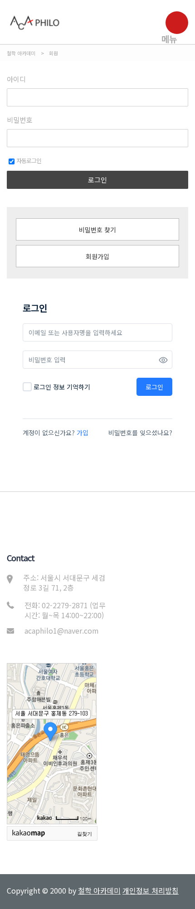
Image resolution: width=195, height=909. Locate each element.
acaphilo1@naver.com (61, 630)
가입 (82, 432)
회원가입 (97, 256)
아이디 (16, 79)
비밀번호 (19, 120)
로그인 (97, 179)
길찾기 (84, 834)
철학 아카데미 (99, 890)
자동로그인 (28, 160)
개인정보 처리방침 (150, 890)
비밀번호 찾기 (97, 229)
